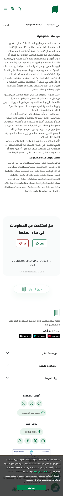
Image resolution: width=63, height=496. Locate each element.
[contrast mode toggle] (39, 403)
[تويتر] (35, 441)
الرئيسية (51, 24)
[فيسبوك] (28, 441)
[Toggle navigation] (5, 9)
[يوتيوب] (43, 441)
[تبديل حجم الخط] (31, 403)
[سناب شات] (20, 441)
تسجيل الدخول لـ (35, 289)
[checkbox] (39, 243)
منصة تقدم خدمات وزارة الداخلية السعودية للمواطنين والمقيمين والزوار (34, 322)
